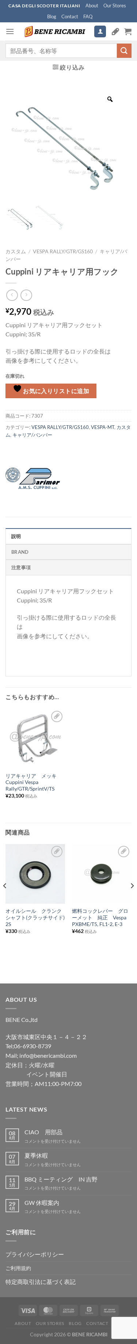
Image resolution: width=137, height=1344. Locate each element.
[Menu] (9, 31)
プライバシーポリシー (34, 1254)
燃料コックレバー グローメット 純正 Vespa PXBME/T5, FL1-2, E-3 (100, 917)
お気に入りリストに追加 (56, 391)
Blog (51, 16)
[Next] (132, 900)
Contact (69, 16)
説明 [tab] (16, 536)
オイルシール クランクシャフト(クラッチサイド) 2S (35, 917)
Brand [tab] (19, 552)
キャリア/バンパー (32, 435)
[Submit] (124, 51)
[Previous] (5, 900)
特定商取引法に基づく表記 (40, 1281)
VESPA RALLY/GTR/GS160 (63, 251)
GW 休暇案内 (41, 1202)
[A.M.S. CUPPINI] (32, 478)
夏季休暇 (36, 1155)
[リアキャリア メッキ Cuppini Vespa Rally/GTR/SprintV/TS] (35, 739)
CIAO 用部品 (43, 1131)
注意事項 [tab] (21, 567)
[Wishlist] (115, 31)
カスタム (15, 251)
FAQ (87, 16)
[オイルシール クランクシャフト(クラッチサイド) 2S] (35, 874)
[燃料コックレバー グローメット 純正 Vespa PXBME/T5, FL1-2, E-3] (102, 874)
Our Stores (114, 5)
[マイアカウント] (100, 32)
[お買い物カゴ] (128, 31)
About (91, 5)
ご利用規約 (18, 1268)
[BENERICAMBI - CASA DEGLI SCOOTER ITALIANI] (54, 31)
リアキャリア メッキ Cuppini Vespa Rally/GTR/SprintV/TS (33, 782)
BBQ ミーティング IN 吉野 (61, 1179)
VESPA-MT (102, 427)
